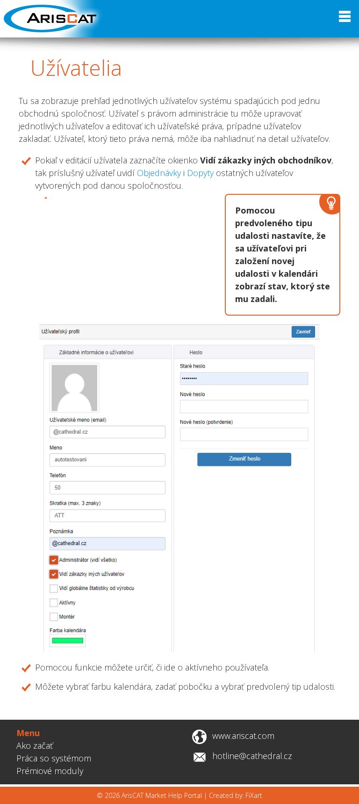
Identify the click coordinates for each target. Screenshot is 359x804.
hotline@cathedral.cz (252, 755)
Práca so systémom (53, 758)
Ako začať (34, 745)
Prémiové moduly (49, 770)
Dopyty (200, 172)
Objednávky (159, 172)
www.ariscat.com (243, 735)
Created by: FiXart (235, 795)
